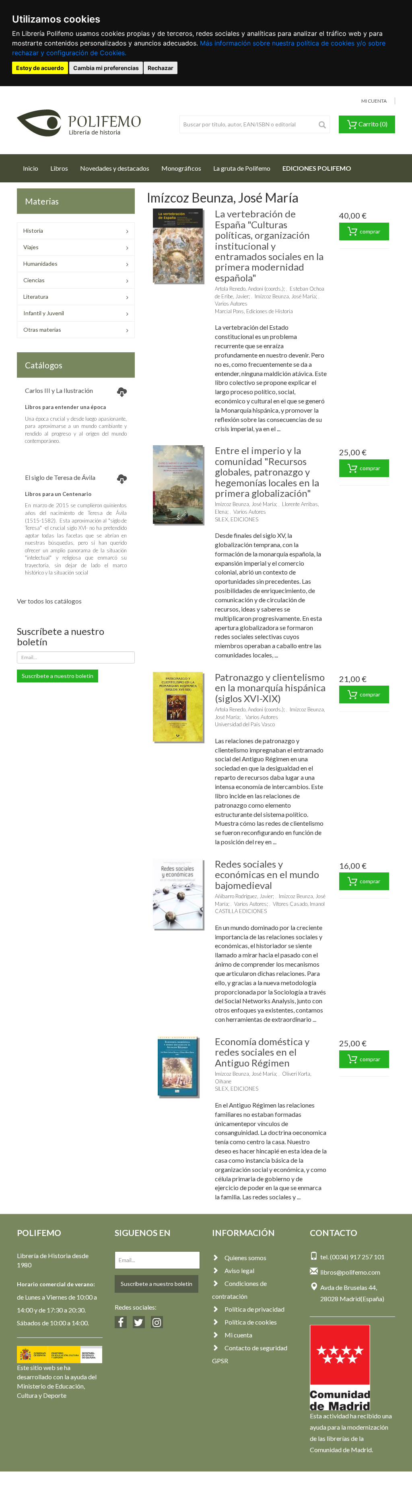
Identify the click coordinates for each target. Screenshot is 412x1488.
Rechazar (160, 67)
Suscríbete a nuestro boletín (57, 675)
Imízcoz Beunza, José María (285, 296)
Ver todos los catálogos (49, 601)
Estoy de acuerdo (40, 67)
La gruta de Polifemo (241, 168)
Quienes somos (245, 1257)
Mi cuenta (238, 1335)
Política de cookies (251, 1322)
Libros (59, 168)
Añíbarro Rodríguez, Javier (244, 896)
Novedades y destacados (114, 168)
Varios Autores (231, 303)
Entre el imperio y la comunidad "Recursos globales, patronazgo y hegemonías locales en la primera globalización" (267, 471)
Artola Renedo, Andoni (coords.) (249, 288)
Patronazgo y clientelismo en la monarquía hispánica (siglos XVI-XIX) (270, 687)
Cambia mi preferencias (106, 67)
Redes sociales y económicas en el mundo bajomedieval (267, 874)
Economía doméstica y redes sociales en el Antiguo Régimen (262, 1051)
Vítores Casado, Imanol (299, 904)
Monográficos (181, 168)
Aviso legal (239, 1270)
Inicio (33, 168)
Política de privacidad (254, 1309)
